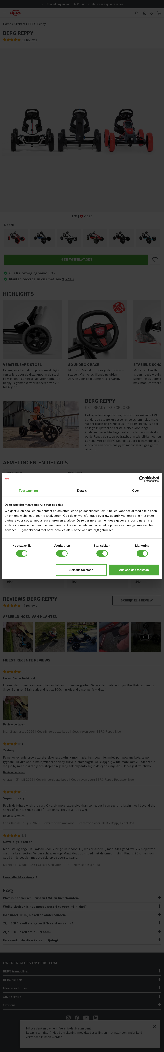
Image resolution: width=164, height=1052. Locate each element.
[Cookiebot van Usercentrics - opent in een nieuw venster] (141, 479)
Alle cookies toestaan (134, 570)
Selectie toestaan (81, 570)
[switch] (62, 553)
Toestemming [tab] (28, 490)
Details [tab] (82, 490)
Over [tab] (135, 490)
